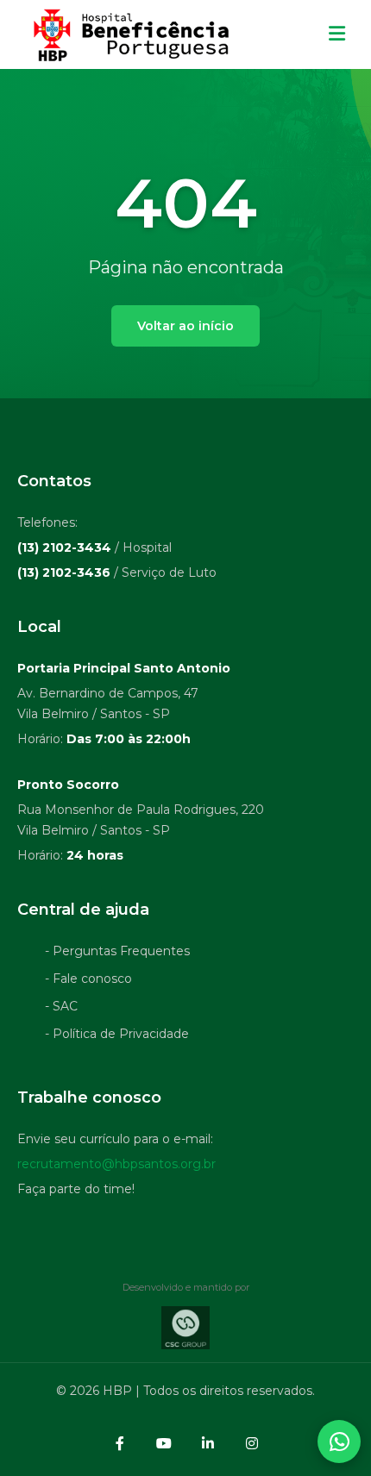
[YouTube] (163, 1443)
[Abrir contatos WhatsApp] (339, 1441)
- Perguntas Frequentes (117, 951)
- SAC (61, 1006)
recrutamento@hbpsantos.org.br (116, 1164)
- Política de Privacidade (117, 1033)
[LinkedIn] (207, 1443)
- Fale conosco (88, 978)
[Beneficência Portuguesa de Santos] (129, 34)
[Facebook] (119, 1443)
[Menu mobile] (337, 34)
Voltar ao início (185, 326)
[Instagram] (251, 1443)
